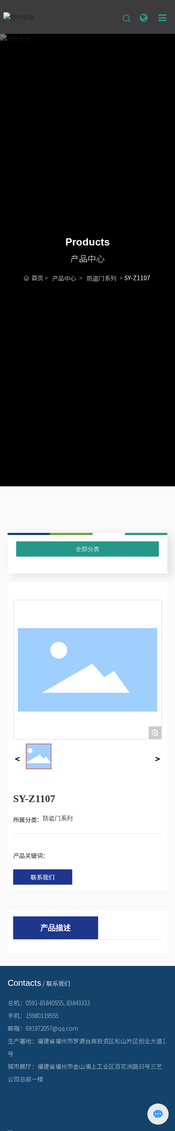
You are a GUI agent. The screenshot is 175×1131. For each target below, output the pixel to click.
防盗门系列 (101, 278)
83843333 (78, 1003)
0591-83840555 (44, 1003)
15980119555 (41, 1015)
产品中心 (64, 278)
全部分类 (87, 549)
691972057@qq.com (51, 1028)
